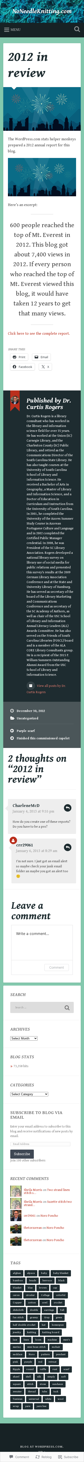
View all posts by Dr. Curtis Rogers (46, 689)
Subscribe (22, 1154)
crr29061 (24, 845)
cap (55, 1287)
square (17, 1384)
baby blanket (60, 1273)
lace (15, 1339)
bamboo (18, 1280)
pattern (45, 1354)
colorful (60, 1295)
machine (52, 1339)
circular (30, 1295)
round (30, 1369)
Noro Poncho (49, 1216)
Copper (17, 1302)
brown (43, 1287)
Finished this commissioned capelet (43, 738)
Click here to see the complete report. (39, 333)
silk (39, 1376)
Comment (56, 967)
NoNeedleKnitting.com (42, 11)
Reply (67, 808)
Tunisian (17, 1398)
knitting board (50, 1332)
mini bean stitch (36, 1346)
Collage (45, 1295)
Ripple (16, 1369)
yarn (27, 1406)
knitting (31, 1332)
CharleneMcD (26, 805)
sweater (17, 1391)
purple (28, 1361)
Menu (15, 30)
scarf (66, 1369)
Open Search (76, 29)
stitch (30, 1384)
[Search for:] (42, 1007)
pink (15, 1361)
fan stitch (18, 1317)
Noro (32, 1354)
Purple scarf (26, 731)
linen (26, 1339)
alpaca (31, 1273)
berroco (47, 1280)
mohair (56, 1346)
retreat (52, 1361)
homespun (58, 1324)
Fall (62, 1309)
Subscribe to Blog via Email (36, 1115)
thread (32, 1391)
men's (66, 1339)
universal (34, 1398)
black (61, 1280)
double (34, 1309)
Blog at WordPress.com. (42, 1447)
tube (44, 1391)
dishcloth (18, 1309)
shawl (16, 1376)
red (40, 1361)
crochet (58, 1302)
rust (54, 1369)
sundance (57, 1384)
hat (44, 1324)
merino (17, 1346)
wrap (16, 1406)
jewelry (17, 1332)
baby (44, 1273)
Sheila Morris (33, 1190)
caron (16, 1295)
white (48, 1398)
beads (32, 1280)
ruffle (43, 1369)
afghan (17, 1273)
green (59, 1317)
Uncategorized (27, 718)
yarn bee (41, 1406)
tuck (55, 1391)
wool (60, 1398)
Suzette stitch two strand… (48, 1203)
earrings (49, 1309)
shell (28, 1376)
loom (38, 1339)
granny (34, 1317)
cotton (32, 1302)
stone (43, 1384)
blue (30, 1287)
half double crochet (24, 1324)
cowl (44, 1302)
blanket (17, 1287)
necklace (17, 1354)
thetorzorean (33, 1228)
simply (51, 1376)
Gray (46, 1317)
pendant (61, 1354)
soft (63, 1376)
